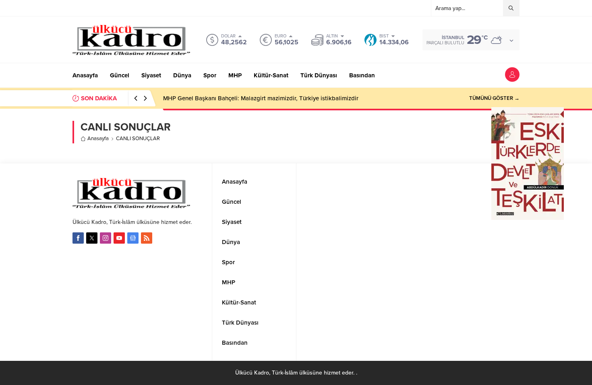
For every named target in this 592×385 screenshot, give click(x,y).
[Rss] (146, 238)
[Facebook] (78, 238)
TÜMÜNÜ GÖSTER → (494, 98)
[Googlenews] (133, 238)
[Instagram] (105, 238)
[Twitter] (91, 238)
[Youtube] (119, 238)
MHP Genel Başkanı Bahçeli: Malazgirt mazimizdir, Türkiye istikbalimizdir (260, 98)
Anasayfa (98, 138)
